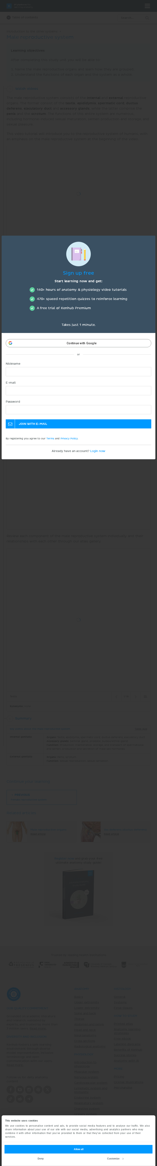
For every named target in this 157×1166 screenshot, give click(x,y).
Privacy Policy (69, 439)
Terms (50, 439)
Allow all (78, 1149)
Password (13, 401)
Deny (41, 1158)
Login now (97, 451)
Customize (113, 1158)
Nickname (13, 363)
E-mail (11, 382)
